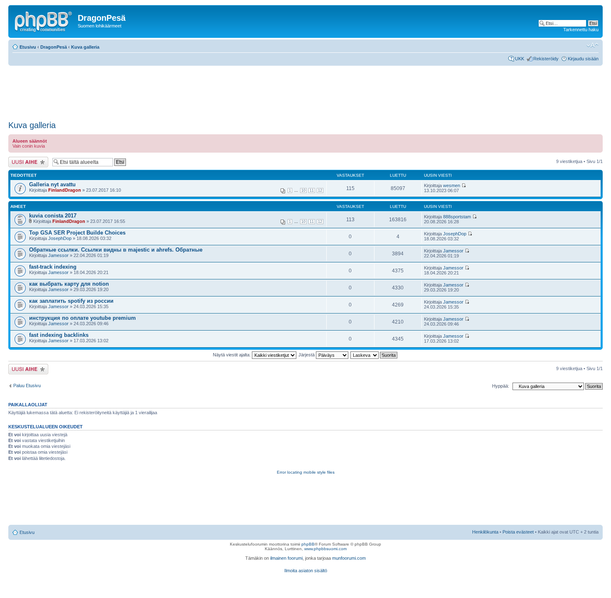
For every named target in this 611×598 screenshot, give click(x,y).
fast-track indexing (52, 267)
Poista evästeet (518, 531)
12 (320, 190)
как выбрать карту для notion (69, 284)
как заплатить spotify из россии (71, 301)
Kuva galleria (85, 46)
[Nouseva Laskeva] (374, 354)
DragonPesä (53, 46)
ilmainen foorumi (286, 558)
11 (312, 190)
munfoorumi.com (349, 558)
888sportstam (457, 216)
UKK (519, 58)
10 (303, 190)
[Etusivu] (44, 20)
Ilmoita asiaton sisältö (305, 570)
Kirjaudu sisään (583, 58)
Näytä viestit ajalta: (232, 354)
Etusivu (28, 46)
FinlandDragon (64, 190)
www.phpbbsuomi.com (325, 548)
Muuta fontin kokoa (592, 45)
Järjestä (307, 354)
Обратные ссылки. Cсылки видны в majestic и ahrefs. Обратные (115, 250)
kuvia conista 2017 (52, 216)
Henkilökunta (485, 531)
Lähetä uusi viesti (25, 159)
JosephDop (59, 238)
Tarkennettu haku (581, 29)
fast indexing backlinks (59, 335)
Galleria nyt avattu (52, 184)
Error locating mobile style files (306, 472)
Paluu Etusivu (27, 385)
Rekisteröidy (546, 58)
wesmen (451, 185)
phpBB (308, 544)
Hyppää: (500, 385)
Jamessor (58, 255)
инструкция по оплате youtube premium (82, 318)
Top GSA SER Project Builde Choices (77, 233)
